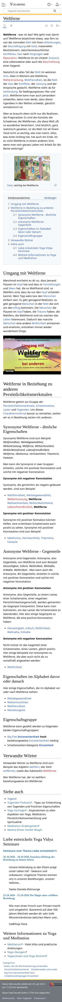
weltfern (34, 767)
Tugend (11, 798)
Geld (34, 46)
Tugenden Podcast (18, 802)
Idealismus (14, 538)
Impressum (39, 998)
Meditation (14, 944)
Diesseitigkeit (15, 628)
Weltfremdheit (33, 80)
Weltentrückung (13, 80)
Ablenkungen (52, 42)
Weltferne (10, 338)
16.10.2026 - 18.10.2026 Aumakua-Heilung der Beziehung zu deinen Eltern (29, 858)
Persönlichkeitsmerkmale (18, 405)
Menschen (49, 296)
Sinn (6, 76)
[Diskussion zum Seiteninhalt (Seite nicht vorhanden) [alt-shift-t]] (11, 25)
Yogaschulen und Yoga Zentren (26, 956)
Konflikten (9, 54)
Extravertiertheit (39, 740)
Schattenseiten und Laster (44, 969)
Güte (10, 185)
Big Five (12, 736)
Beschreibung (51, 61)
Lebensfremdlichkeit (19, 507)
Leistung (41, 83)
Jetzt (6, 95)
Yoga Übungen (16, 952)
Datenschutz (8, 998)
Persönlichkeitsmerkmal (16, 969)
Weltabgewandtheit (39, 495)
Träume (41, 311)
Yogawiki (17, 4)
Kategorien (8, 962)
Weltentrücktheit (17, 702)
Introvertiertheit (28, 736)
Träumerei (47, 538)
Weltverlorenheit (17, 503)
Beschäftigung (17, 46)
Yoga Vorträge (16, 810)
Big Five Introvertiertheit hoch (19, 972)
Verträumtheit (31, 538)
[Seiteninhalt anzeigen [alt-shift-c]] (4, 25)
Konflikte (24, 83)
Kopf (20, 284)
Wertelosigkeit (16, 710)
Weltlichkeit (42, 628)
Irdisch (30, 628)
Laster (7, 409)
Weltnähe (13, 632)
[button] (32, 355)
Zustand (54, 58)
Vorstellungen (51, 284)
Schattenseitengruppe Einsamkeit (21, 975)
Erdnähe (25, 632)
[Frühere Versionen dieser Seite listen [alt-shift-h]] (51, 25)
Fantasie (12, 542)
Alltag (16, 307)
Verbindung (10, 91)
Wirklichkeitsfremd (40, 503)
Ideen (12, 288)
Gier (19, 54)
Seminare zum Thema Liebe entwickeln (28, 850)
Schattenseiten (45, 405)
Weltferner (49, 770)
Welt (28, 42)
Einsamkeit (46, 745)
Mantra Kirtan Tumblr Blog (23, 829)
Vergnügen (36, 54)
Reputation (10, 58)
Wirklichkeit (39, 323)
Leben (7, 319)
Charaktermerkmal (14, 413)
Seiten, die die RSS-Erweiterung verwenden (26, 966)
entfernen (9, 770)
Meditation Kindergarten (22, 826)
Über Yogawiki (24, 998)
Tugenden (23, 409)
